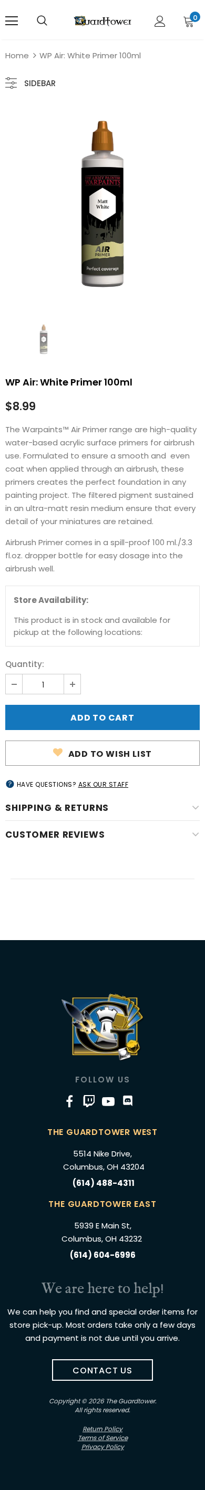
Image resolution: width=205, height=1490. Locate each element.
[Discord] (127, 1100)
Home (17, 55)
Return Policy (102, 1428)
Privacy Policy (102, 1446)
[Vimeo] (88, 1100)
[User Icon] (160, 21)
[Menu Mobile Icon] (11, 21)
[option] (102, 204)
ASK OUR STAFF (103, 784)
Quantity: (24, 664)
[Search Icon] (42, 21)
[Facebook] (69, 1100)
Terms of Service (103, 1437)
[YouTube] (108, 1100)
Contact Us (102, 1370)
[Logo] (102, 21)
